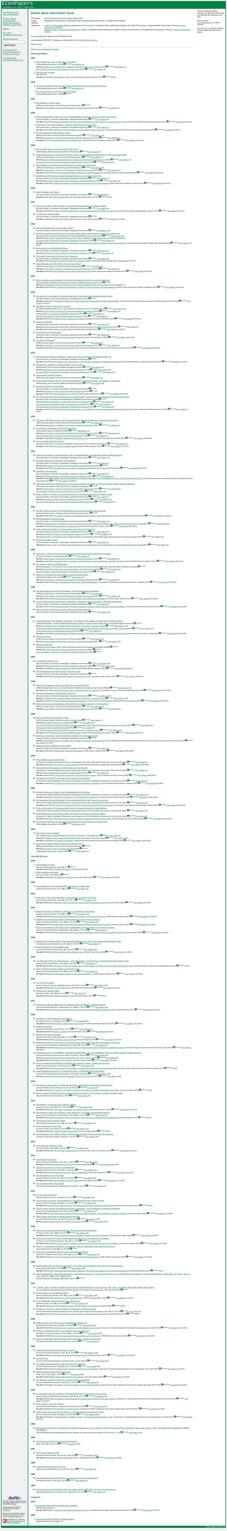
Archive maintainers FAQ (11, 52)
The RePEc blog (9, 58)
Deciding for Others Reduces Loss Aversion (68, 319)
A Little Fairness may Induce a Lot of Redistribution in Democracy (63, 792)
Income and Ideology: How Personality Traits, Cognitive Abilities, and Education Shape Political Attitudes (79, 455)
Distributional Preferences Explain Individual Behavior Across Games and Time (68, 176)
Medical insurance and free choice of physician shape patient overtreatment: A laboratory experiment (78, 233)
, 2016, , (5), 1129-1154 (67, 1076)
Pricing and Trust (43, 636)
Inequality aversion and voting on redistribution (70, 468)
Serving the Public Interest (47, 540)
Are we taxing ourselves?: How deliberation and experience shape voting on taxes (82, 516)
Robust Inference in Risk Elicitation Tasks (53, 133)
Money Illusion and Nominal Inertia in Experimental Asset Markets (63, 610)
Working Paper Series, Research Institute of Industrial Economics (59, 316)
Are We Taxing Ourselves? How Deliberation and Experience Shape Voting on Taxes (71, 511)
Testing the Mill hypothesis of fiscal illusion (53, 746)
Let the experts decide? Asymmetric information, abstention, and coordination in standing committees (89, 606)
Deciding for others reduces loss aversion (53, 306)
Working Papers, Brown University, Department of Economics (57, 69)
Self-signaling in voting (45, 72)
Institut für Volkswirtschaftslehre (57, 25)
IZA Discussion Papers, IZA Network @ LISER (52, 728)
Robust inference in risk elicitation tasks (67, 140)
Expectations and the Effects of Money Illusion (55, 1519)
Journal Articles (9, 21)
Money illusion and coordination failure (67, 733)
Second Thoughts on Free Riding (50, 386)
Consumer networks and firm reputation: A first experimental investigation (79, 598)
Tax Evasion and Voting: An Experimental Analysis (56, 1441)
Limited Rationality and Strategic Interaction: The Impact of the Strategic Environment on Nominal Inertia (79, 621)
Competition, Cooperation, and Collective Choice (56, 428)
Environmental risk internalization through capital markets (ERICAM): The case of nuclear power (76, 1489)
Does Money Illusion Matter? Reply (50, 1121)
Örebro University (13, 1523)
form (205, 28)
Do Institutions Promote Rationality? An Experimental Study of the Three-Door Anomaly (72, 800)
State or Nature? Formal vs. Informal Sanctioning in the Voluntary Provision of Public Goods (74, 494)
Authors (6, 29)
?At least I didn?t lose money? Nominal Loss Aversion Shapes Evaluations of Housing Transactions (77, 420)
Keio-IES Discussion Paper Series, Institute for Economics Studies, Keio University (71, 67)
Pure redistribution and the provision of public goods (72, 676)
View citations (77, 64)
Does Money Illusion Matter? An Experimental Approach (59, 844)
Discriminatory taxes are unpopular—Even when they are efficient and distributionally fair (85, 362)
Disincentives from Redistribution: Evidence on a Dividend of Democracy (66, 165)
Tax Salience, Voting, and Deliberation (52, 564)
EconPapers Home (11, 12)
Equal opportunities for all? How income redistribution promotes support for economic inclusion (87, 122)
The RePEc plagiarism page (13, 60)
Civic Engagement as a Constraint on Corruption (56, 62)
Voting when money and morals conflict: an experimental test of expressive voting (82, 819)
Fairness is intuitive (60, 329)
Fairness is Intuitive (44, 322)
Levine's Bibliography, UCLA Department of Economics (55, 631)
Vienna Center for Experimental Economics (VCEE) (65, 30)
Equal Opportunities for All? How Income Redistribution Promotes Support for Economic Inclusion (76, 117)
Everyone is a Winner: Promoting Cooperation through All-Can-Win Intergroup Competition (73, 554)
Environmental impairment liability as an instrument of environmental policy (67, 1478)
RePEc (18, 1501)
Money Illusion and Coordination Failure (52, 718)
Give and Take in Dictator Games (50, 441)
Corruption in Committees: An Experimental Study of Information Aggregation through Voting (74, 296)
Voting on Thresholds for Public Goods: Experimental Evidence (62, 575)
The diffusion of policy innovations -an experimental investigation (76, 783)
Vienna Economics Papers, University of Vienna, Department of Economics (62, 502)
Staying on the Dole (44, 645)
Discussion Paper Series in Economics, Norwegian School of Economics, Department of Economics (77, 327)
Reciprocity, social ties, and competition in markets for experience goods (79, 741)
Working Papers (9, 18)
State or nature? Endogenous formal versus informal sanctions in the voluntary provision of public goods (79, 1093)
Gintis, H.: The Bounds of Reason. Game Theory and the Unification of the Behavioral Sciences (75, 1246)
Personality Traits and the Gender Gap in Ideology (57, 256)
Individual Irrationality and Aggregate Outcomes (56, 693)
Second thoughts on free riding (64, 394)
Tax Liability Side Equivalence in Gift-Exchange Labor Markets (61, 768)
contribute (6, 1510)
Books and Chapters (11, 23)
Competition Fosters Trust (47, 661)
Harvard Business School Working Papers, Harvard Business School (60, 404)
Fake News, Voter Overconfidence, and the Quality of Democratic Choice (66, 125)
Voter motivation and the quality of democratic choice (72, 271)
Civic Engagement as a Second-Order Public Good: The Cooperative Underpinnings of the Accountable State (81, 155)
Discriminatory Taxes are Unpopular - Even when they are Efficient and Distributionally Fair (73, 357)
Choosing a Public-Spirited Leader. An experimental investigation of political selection (71, 206)
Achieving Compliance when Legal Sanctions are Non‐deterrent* (76, 690)
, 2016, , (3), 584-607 (67, 1058)
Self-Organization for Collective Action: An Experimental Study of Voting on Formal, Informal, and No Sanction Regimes (85, 484)
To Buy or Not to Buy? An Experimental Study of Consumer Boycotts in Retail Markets (71, 808)
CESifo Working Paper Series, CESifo (55, 723)
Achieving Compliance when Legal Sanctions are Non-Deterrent (62, 685)
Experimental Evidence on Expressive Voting (54, 228)
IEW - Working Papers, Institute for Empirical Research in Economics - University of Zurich (73, 626)
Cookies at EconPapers (11, 54)
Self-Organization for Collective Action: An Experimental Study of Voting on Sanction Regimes (74, 1134)
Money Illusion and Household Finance (52, 248)
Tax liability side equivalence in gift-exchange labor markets (74, 775)
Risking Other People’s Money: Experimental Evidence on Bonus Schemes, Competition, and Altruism (78, 381)
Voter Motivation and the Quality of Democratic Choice (58, 264)
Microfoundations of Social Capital (50, 519)
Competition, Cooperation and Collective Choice (70, 438)
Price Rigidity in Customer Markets (50, 760)
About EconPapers (10, 14)
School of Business (16, 1521)
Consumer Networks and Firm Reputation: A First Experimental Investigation (67, 591)
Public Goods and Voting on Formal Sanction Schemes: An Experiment (65, 529)
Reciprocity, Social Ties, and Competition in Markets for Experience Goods (67, 736)
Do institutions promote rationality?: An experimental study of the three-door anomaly (83, 805)
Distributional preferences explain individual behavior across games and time (81, 183)
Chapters (55, 49)
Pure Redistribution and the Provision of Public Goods (58, 671)
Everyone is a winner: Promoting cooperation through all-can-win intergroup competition (84, 561)
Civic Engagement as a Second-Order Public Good (57, 149)
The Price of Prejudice (45, 340)
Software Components (12, 25)
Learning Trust (42, 1358)
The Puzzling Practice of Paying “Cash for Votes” (56, 91)
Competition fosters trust (62, 668)
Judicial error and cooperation (64, 337)
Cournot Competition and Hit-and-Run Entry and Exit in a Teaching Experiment (68, 1339)
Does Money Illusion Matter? (48, 833)
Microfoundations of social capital (65, 526)
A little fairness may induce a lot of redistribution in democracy (75, 797)
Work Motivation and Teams (47, 192)
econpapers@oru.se (204, 23)
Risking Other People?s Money (49, 375)
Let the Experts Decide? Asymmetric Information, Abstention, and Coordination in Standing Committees (79, 602)
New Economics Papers (13, 35)
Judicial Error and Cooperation (48, 332)
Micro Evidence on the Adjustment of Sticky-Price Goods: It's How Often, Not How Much (72, 704)
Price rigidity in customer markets (65, 765)
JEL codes (7, 33)
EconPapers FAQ (10, 50)
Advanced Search (10, 39)
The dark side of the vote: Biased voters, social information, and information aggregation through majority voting (82, 397)
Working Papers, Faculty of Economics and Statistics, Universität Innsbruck (68, 181)
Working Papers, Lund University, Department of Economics (57, 314)
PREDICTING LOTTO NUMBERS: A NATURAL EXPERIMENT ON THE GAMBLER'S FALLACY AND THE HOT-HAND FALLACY (98, 478)
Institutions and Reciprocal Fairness (51, 1467)
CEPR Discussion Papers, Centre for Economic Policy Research (64, 253)
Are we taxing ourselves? (46, 1195)
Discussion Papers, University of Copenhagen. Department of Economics (68, 108)
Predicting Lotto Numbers (46, 471)
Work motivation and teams (63, 197)
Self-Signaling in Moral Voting (48, 103)
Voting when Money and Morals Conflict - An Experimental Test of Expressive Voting (70, 814)
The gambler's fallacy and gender (50, 1183)
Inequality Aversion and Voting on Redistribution (56, 461)
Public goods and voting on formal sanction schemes (58, 1216)
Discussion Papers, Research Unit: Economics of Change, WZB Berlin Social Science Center (75, 238)
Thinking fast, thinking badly (47, 214)
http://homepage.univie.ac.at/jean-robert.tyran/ (63, 18)
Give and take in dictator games (64, 446)
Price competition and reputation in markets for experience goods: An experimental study (73, 280)
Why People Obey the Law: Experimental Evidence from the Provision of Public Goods (72, 822)
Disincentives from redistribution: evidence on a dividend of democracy (78, 173)
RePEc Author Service (88, 40)
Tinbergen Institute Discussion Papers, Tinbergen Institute (62, 773)
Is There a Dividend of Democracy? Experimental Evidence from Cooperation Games (71, 86)
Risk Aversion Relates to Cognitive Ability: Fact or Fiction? (60, 365)
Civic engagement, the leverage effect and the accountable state (63, 886)
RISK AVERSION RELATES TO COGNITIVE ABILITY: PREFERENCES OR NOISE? (70, 1071)
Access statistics (37, 36)
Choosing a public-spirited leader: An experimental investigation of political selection (83, 211)
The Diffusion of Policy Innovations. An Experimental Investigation (63, 778)
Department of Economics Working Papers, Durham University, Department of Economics (73, 160)
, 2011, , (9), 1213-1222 (61, 1221)
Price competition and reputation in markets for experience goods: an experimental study (84, 287)
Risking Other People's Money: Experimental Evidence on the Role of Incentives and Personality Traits (78, 941)
